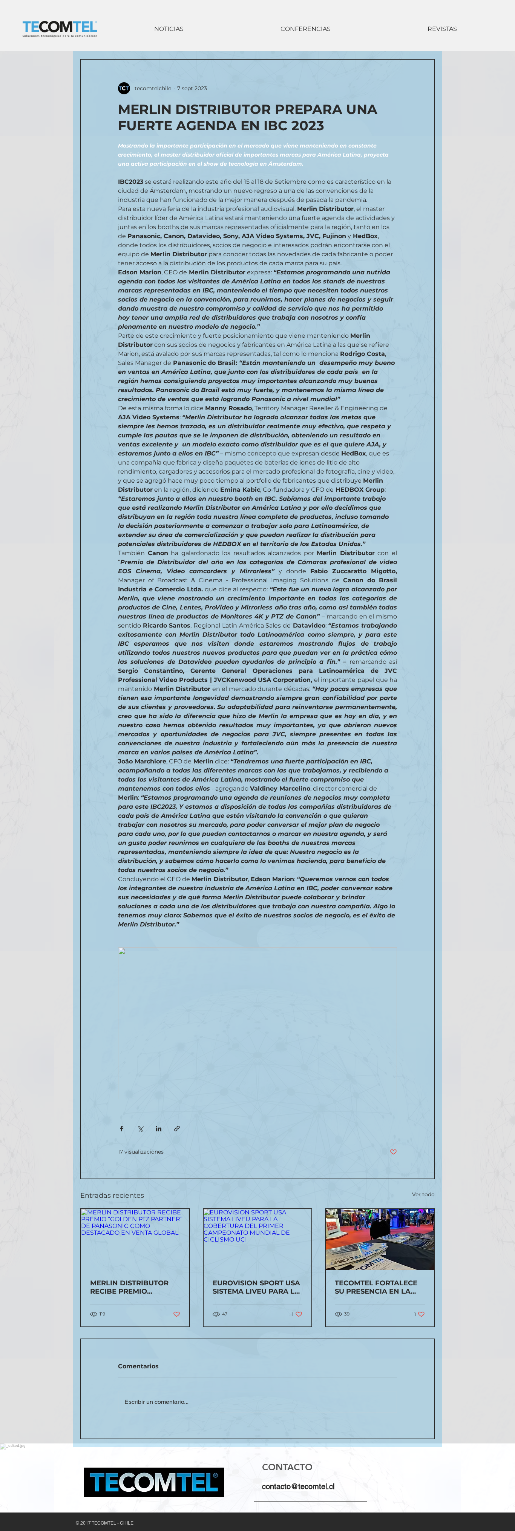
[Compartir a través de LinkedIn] (158, 1128)
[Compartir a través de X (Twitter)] (140, 1128)
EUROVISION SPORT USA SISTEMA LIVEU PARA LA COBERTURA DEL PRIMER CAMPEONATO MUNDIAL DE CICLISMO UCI (256, 1287)
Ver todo (423, 1194)
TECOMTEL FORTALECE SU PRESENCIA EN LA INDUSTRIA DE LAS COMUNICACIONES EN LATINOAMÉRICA (376, 1287)
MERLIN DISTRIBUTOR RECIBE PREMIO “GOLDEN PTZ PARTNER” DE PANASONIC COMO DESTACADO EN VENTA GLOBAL (134, 1287)
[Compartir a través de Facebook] (121, 1128)
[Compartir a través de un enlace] (177, 1128)
